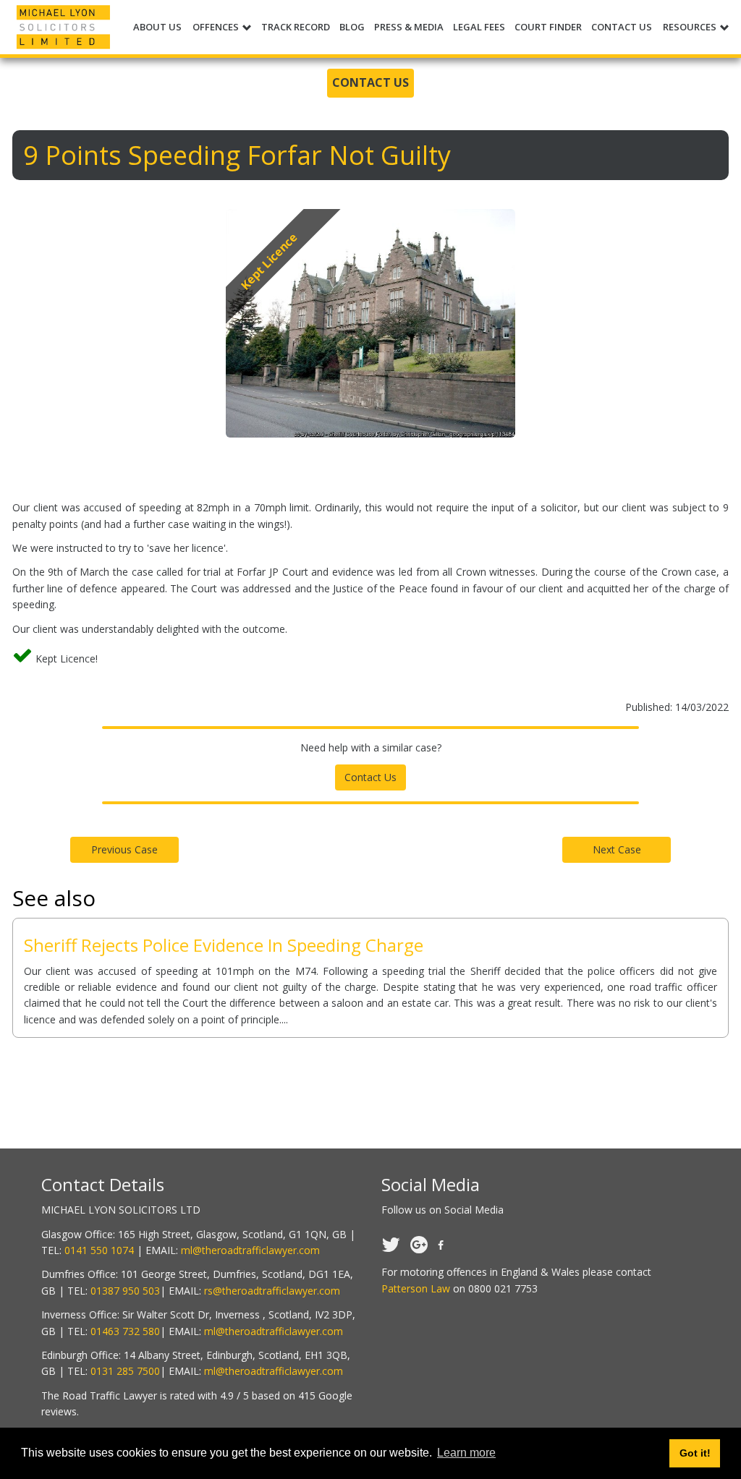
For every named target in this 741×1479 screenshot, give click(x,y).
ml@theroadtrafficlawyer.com (250, 1250)
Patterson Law (415, 1288)
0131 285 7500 (125, 1371)
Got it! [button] (695, 1453)
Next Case (617, 849)
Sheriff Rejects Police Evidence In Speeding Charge (223, 945)
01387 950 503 (125, 1290)
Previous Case (124, 849)
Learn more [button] (466, 1452)
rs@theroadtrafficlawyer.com (272, 1290)
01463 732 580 (125, 1331)
